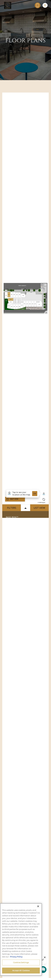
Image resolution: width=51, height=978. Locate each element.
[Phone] (37, 5)
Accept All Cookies (20, 970)
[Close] (38, 906)
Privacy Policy (16, 957)
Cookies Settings (21, 962)
